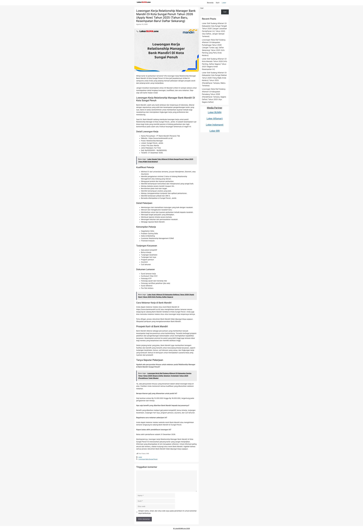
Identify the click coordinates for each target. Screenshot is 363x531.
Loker (224, 3)
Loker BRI (215, 130)
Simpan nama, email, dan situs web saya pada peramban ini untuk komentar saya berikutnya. (167, 512)
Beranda (210, 3)
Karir (217, 3)
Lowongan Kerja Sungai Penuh (147, 459)
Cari (201, 8)
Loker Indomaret (214, 124)
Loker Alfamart (215, 118)
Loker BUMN (214, 112)
